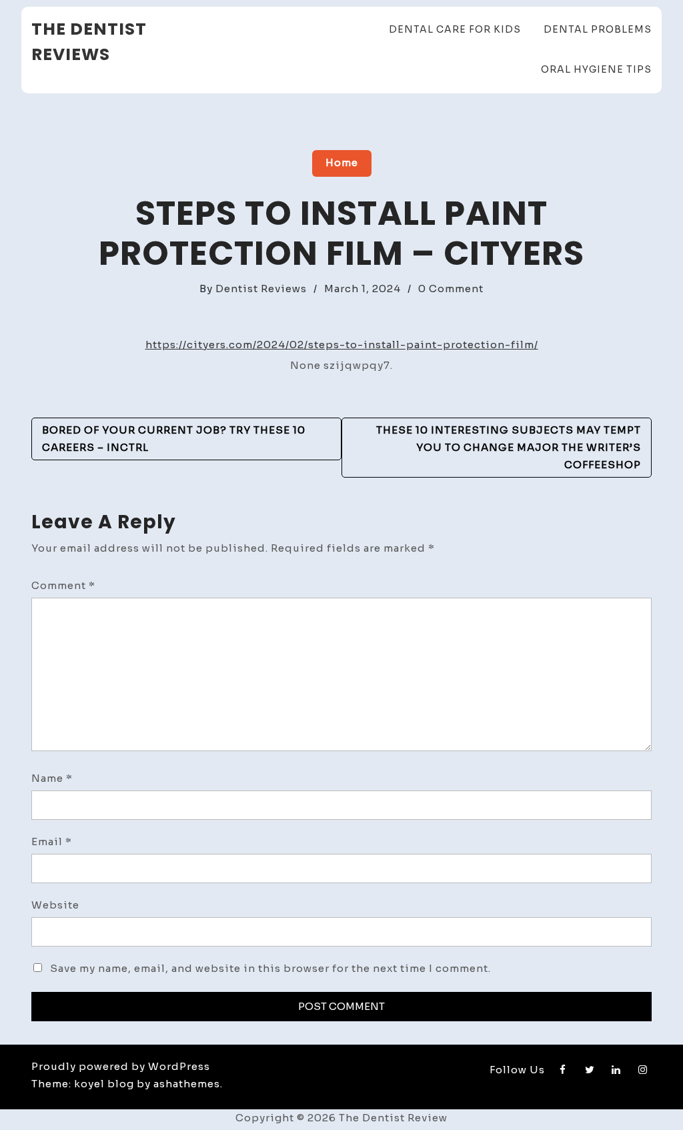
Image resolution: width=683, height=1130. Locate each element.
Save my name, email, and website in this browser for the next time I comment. (270, 968)
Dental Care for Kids (455, 29)
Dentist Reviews (261, 288)
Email (51, 841)
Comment (63, 585)
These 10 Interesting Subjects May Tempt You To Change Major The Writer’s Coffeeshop (508, 447)
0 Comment (451, 288)
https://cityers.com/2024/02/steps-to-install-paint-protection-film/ (341, 344)
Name (52, 778)
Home (341, 162)
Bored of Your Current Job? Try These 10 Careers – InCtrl (173, 439)
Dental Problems (598, 29)
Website (55, 905)
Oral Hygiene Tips (596, 69)
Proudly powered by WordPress (120, 1066)
